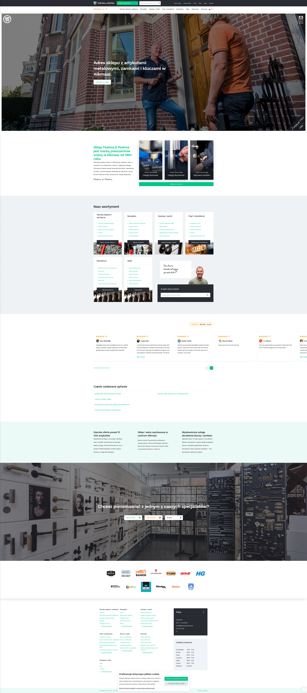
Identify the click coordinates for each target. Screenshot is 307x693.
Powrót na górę (202, 690)
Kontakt (211, 3)
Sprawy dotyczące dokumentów (134, 269)
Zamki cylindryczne (146, 612)
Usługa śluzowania (125, 645)
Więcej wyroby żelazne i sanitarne (107, 242)
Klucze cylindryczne (125, 640)
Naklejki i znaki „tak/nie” (147, 645)
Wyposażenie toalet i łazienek (168, 233)
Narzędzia (143, 9)
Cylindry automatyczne (105, 277)
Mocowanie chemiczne (105, 236)
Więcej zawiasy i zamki (168, 242)
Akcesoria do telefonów (197, 236)
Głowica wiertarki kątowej (137, 223)
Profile (100, 233)
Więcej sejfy (138, 290)
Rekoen (102, 621)
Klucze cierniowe (103, 274)
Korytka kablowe (195, 229)
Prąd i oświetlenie (168, 9)
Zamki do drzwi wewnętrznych (149, 621)
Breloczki (101, 280)
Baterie (192, 233)
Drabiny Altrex (133, 233)
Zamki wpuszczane (146, 623)
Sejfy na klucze (133, 274)
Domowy (204, 9)
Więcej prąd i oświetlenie (199, 242)
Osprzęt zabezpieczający (106, 223)
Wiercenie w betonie (126, 615)
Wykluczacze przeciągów (106, 229)
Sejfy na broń (133, 277)
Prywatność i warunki (106, 690)
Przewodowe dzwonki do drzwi (109, 650)
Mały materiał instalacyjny (107, 642)
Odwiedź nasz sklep (102, 82)
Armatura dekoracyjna (166, 229)
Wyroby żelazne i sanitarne (129, 9)
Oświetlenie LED (195, 223)
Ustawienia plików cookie (176, 683)
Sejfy (187, 9)
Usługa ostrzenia (105, 623)
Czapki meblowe (145, 637)
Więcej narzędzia (138, 242)
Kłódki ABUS (163, 226)
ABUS (101, 663)
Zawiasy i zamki (154, 9)
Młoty (121, 623)
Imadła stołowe (134, 236)
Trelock (102, 669)
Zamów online (187, 3)
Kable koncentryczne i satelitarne (109, 640)
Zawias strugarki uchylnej (148, 615)
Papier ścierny (133, 226)
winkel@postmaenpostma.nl (184, 626)
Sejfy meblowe (133, 284)
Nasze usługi (177, 3)
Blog (200, 3)
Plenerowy (195, 9)
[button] (207, 368)
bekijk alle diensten (176, 184)
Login (205, 3)
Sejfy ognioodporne (135, 280)
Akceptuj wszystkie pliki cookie (176, 679)
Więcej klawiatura (107, 290)
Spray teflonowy (145, 640)
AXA (101, 666)
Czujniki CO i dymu (105, 637)
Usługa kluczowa (125, 642)
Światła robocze (134, 229)
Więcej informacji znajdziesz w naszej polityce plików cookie (137, 688)
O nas (195, 3)
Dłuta (121, 612)
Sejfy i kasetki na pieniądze (128, 648)
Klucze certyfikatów (126, 637)
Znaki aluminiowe (145, 642)
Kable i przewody (195, 226)
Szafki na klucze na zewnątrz (107, 284)
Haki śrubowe (102, 226)
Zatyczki (102, 612)
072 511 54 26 (180, 628)
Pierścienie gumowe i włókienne (109, 615)
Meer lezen (141, 357)
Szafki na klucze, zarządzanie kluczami (107, 269)
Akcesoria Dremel (125, 621)
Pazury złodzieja (164, 236)
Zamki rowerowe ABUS (166, 223)
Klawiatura (180, 9)
